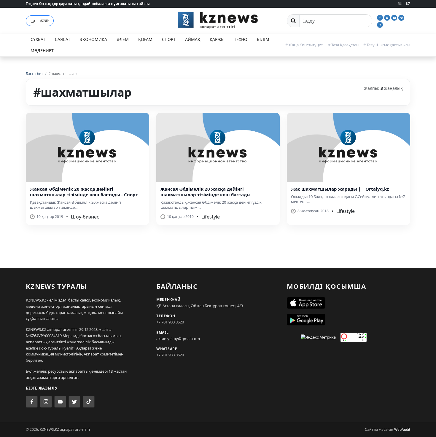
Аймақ (192, 39)
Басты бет (34, 73)
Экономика (93, 39)
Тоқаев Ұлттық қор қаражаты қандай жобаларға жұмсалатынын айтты (87, 3)
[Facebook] (380, 17)
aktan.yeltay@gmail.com (178, 338)
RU (400, 3)
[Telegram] (401, 17)
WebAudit (402, 429)
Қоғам (145, 39)
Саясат (62, 39)
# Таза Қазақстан (343, 44)
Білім (263, 39)
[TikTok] (380, 24)
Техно (240, 39)
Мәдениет (42, 50)
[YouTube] (394, 17)
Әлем (123, 39)
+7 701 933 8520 (170, 322)
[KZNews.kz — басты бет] (218, 20)
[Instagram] (387, 17)
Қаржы (217, 39)
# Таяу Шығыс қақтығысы (386, 44)
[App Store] (348, 303)
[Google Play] (348, 320)
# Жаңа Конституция (304, 44)
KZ (408, 3)
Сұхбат (38, 39)
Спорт (169, 39)
